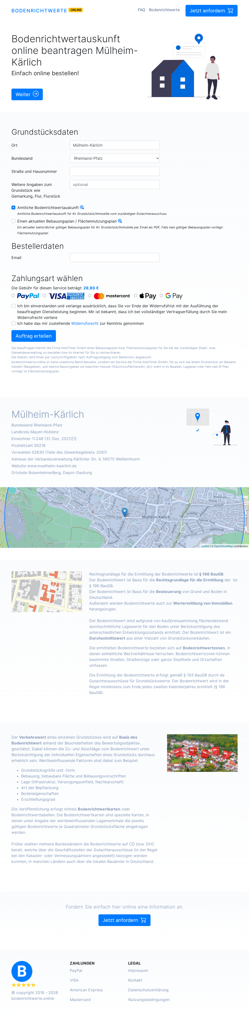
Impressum (138, 970)
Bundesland (22, 158)
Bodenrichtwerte (39, 11)
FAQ (141, 9)
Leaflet (205, 546)
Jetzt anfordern (208, 11)
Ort (14, 145)
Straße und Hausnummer (34, 171)
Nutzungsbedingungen (148, 999)
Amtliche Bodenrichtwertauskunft (48, 207)
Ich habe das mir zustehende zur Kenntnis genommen (80, 323)
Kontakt (135, 980)
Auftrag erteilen (34, 336)
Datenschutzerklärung (148, 989)
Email (16, 257)
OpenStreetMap (223, 546)
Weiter (24, 94)
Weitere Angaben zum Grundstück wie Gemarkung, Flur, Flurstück (35, 190)
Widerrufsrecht (84, 323)
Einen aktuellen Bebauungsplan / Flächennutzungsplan (67, 221)
